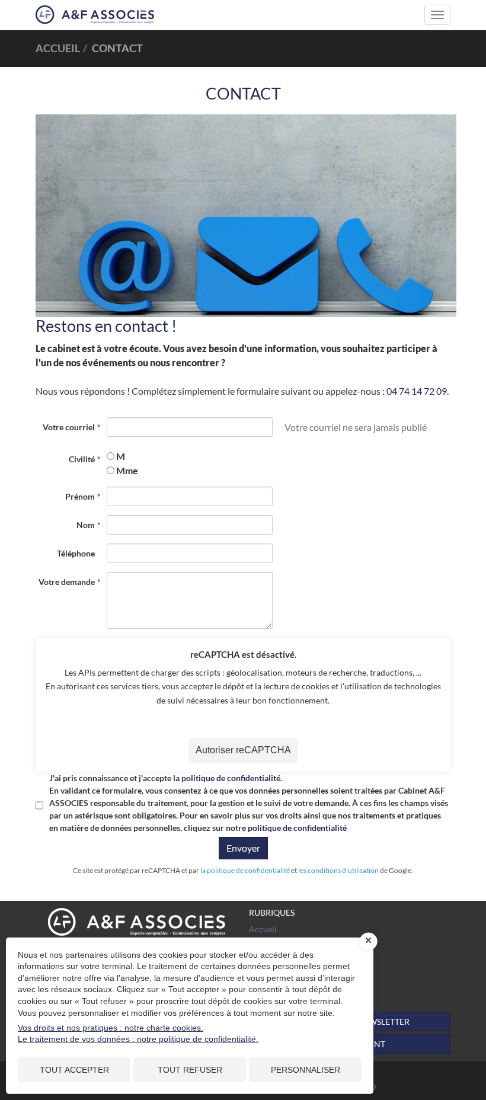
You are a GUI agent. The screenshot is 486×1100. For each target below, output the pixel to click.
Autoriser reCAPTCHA (243, 750)
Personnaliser (305, 1070)
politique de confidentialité (230, 778)
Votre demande (67, 582)
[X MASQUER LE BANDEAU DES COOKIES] (368, 941)
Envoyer (243, 847)
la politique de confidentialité (245, 870)
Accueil (263, 929)
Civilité (82, 459)
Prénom (80, 496)
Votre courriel (69, 427)
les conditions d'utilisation (338, 870)
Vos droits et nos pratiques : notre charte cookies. (110, 1027)
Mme (127, 470)
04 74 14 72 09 (416, 390)
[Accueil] (136, 922)
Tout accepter (74, 1070)
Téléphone (76, 553)
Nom (85, 525)
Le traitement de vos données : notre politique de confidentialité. (138, 1039)
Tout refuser (190, 1070)
